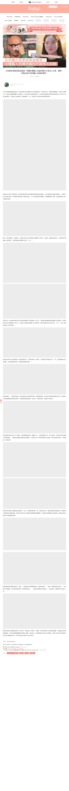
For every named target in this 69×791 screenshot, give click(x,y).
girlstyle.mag (23, 647)
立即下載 (43, 650)
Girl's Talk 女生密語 (58, 16)
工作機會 (56, 2)
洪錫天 (32, 653)
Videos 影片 (23, 20)
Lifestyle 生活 (49, 16)
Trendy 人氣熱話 (8, 20)
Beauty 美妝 (9, 16)
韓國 (21, 653)
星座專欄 (16, 20)
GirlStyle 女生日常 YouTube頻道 (15, 648)
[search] (59, 6)
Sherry (14, 84)
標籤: (4, 653)
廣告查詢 (47, 2)
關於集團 (13, 2)
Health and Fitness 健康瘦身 (37, 16)
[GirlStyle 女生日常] (34, 9)
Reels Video (30, 20)
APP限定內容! (17, 16)
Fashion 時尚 (25, 16)
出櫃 (26, 653)
